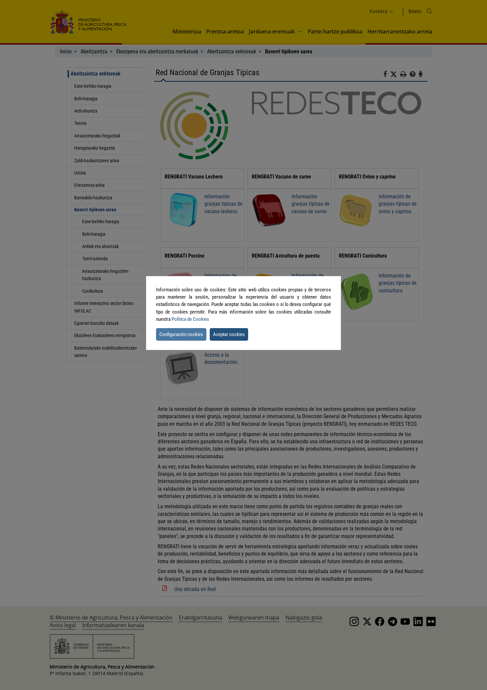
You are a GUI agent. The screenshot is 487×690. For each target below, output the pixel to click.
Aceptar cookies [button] (229, 334)
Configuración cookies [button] (181, 334)
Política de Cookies (190, 319)
